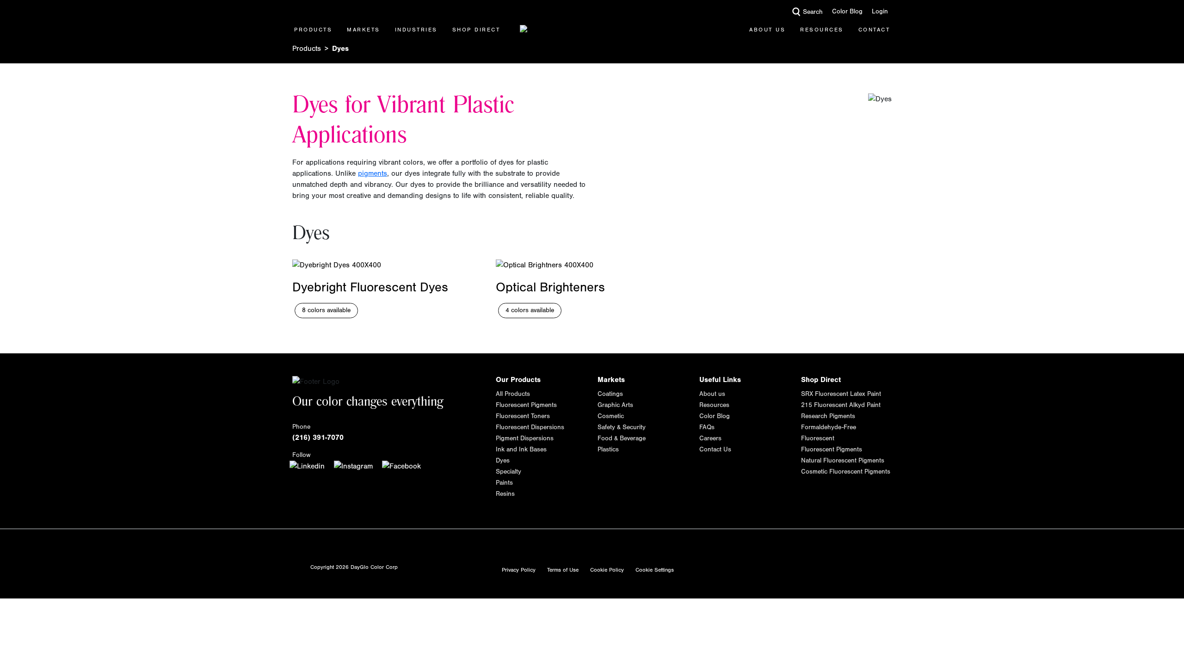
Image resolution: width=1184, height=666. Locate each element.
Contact (874, 29)
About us (712, 394)
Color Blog (847, 11)
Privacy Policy (519, 570)
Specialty (508, 471)
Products (313, 29)
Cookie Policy (607, 570)
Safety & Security (622, 427)
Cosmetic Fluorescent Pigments (845, 471)
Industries (416, 29)
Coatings (610, 394)
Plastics (608, 449)
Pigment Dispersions (525, 438)
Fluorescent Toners (523, 416)
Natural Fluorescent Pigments (842, 460)
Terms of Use (563, 570)
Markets (363, 29)
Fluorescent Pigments (526, 405)
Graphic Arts (615, 405)
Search (813, 12)
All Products (513, 394)
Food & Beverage (622, 438)
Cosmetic (611, 416)
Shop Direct (476, 29)
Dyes (503, 460)
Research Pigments (828, 416)
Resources (822, 29)
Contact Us (715, 449)
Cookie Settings (654, 570)
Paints (504, 483)
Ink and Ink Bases (521, 449)
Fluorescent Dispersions (530, 427)
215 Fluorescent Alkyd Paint (841, 405)
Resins (505, 494)
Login (880, 11)
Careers (710, 438)
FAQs (707, 427)
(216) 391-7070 (318, 437)
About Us (767, 29)
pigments (372, 173)
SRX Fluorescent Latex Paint (841, 394)
